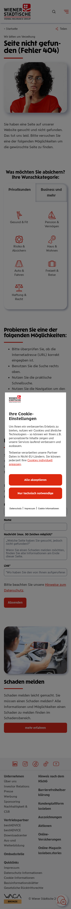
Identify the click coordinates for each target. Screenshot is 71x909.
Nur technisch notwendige (35, 493)
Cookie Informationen (48, 508)
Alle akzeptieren (35, 480)
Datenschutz (15, 508)
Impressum (29, 508)
